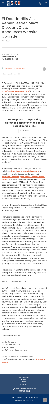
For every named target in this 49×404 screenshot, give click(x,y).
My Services (23, 384)
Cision (27, 400)
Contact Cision (24, 377)
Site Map (19, 397)
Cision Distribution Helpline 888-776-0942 (25, 390)
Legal (12, 397)
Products (24, 379)
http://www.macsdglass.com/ (15, 91)
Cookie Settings (33, 397)
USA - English (7, 41)
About (24, 382)
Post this (26, 131)
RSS (25, 397)
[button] (40, 3)
